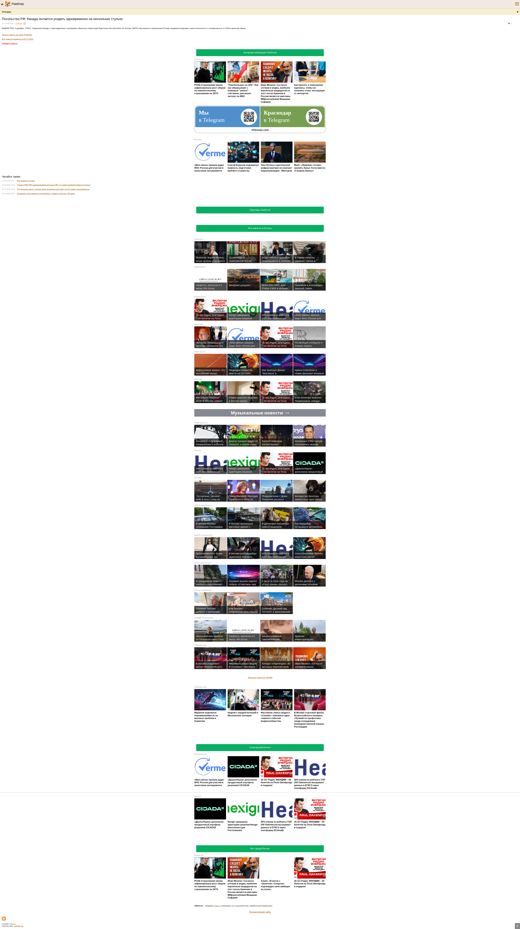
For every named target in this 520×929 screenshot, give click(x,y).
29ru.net (198, 499)
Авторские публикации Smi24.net (260, 52)
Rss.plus (198, 139)
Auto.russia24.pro (202, 625)
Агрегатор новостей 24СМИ (260, 797)
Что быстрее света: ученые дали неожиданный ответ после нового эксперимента (53, 189)
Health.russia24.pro (203, 655)
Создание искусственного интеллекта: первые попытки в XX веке (46, 193)
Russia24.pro (200, 416)
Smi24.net (198, 59)
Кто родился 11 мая (26, 181)
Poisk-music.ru (201, 542)
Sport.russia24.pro (202, 682)
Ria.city (197, 570)
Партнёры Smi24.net (260, 330)
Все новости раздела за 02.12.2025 (17, 39)
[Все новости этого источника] (24, 23)
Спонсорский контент (260, 867)
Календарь (6, 12)
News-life (198, 444)
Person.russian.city (203, 710)
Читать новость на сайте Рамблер (17, 35)
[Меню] (517, 4)
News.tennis (200, 471)
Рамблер (18, 23)
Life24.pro (198, 359)
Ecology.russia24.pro (203, 737)
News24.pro (199, 386)
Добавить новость (10, 43)
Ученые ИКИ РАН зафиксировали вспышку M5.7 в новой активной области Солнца (53, 185)
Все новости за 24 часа (260, 348)
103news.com (200, 765)
